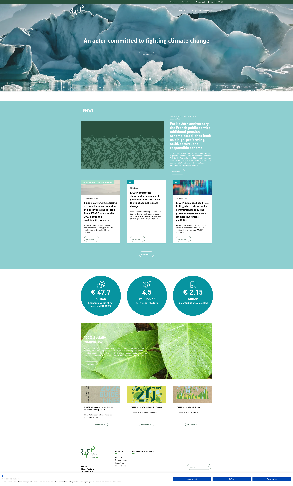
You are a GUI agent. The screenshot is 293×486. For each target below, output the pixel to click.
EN (221, 2)
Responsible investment (202, 11)
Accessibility (202, 2)
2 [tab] (146, 79)
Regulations (119, 463)
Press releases (186, 2)
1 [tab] (143, 79)
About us (181, 11)
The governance (121, 460)
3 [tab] (150, 79)
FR (219, 2)
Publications (174, 2)
